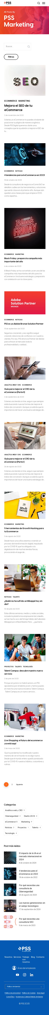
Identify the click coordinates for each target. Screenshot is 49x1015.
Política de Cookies (29, 993)
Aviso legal (40, 993)
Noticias (18, 171)
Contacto (40, 957)
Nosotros (8, 957)
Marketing (24, 101)
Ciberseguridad (11, 816)
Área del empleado (27, 968)
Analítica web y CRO (12, 385)
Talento (16, 597)
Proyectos (9, 667)
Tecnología (28, 667)
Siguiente (19, 784)
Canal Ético (10, 997)
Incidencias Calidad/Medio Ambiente (29, 997)
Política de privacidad (13, 993)
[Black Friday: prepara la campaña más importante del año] (24, 246)
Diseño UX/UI (29, 816)
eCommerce (10, 101)
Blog (33, 957)
